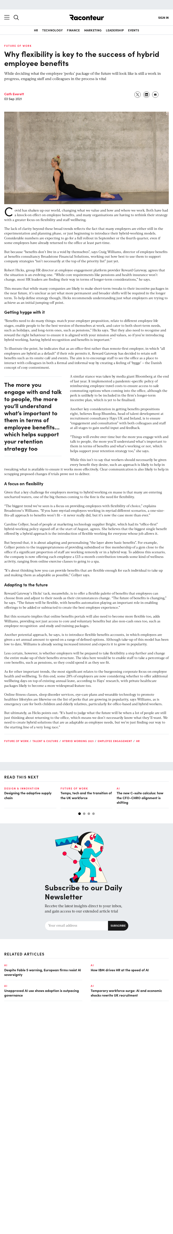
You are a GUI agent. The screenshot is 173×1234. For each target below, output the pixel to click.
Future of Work (18, 45)
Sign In (163, 17)
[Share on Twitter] (137, 94)
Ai (118, 788)
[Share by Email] (155, 94)
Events (133, 30)
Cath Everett (14, 93)
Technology (52, 30)
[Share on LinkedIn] (146, 94)
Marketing (93, 30)
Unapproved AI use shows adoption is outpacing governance (41, 992)
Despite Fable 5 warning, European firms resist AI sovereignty (42, 972)
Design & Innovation (21, 788)
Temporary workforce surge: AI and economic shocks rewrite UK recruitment (126, 992)
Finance (73, 30)
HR (36, 30)
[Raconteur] (86, 17)
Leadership (115, 30)
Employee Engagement (115, 741)
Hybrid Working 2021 (78, 741)
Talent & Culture (45, 741)
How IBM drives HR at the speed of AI (120, 969)
